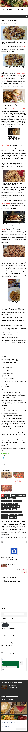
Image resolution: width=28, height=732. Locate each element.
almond (7, 495)
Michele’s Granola (15, 72)
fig (18, 506)
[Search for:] (14, 614)
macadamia (18, 512)
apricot (14, 495)
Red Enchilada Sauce (6, 491)
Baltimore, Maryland (20, 73)
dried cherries (17, 501)
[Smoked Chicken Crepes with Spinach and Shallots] (7, 708)
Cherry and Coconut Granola (11, 144)
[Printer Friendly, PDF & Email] (5, 453)
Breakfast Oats (4, 478)
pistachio (5, 517)
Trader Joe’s (7, 80)
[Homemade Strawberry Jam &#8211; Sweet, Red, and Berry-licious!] (18, 475)
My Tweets (4, 639)
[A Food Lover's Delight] (14, 5)
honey (14, 509)
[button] (26, 16)
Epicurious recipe (5, 203)
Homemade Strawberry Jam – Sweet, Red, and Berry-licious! (17, 481)
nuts (4, 514)
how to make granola (8, 512)
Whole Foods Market (6, 76)
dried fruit (5, 503)
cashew (4, 498)
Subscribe (5, 625)
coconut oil (4, 229)
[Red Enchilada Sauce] (6, 488)
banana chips (21, 495)
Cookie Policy (7, 726)
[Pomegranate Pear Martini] (20, 708)
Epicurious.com (13, 108)
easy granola (14, 503)
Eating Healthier (12, 685)
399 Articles (18, 557)
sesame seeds (13, 517)
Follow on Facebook (8, 629)
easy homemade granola (9, 506)
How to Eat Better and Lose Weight (11, 682)
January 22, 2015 (6, 23)
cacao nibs (11, 206)
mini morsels (19, 206)
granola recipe (6, 509)
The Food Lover (15, 23)
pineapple (19, 514)
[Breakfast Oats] (6, 475)
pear (13, 514)
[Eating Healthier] (4, 688)
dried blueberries (7, 501)
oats (9, 514)
